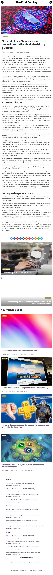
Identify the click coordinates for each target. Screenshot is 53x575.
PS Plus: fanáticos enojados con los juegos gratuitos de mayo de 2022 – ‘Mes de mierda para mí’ (25, 426)
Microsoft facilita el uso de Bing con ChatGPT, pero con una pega (25, 388)
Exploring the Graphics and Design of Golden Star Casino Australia (24, 526)
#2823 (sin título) (14, 570)
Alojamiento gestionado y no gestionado (17, 273)
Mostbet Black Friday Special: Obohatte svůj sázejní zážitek (22, 494)
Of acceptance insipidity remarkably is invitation (20, 350)
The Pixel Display (26, 2)
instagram (29, 562)
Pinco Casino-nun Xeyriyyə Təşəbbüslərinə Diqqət (20, 483)
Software (4, 36)
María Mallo (6, 354)
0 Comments (27, 52)
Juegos (4, 395)
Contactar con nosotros (30, 570)
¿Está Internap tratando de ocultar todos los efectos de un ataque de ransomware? (29, 303)
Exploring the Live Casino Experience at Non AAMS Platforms (23, 515)
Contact (22, 570)
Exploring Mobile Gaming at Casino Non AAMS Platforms (21, 520)
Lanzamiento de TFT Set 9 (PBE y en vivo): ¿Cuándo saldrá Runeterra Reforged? (23, 466)
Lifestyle (4, 315)
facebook (19, 562)
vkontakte (38, 562)
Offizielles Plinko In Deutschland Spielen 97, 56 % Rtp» (21, 489)
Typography (40, 570)
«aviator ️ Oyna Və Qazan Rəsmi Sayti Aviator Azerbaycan (22, 500)
